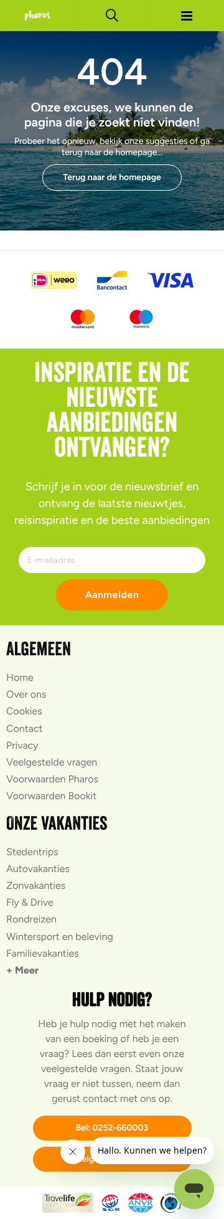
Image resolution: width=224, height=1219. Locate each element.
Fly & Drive (30, 902)
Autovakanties (38, 869)
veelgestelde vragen (86, 1068)
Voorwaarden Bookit (51, 796)
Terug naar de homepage (112, 177)
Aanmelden (112, 594)
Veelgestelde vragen (51, 762)
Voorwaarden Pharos (52, 779)
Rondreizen (31, 919)
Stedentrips (32, 852)
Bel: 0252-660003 (112, 1127)
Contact (24, 728)
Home (20, 677)
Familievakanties (42, 953)
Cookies (24, 711)
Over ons (26, 694)
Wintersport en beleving (59, 936)
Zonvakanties (35, 885)
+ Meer (22, 970)
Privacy (22, 745)
